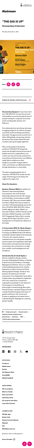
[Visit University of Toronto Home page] (26, 5)
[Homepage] (9, 11)
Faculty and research (11, 312)
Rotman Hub (6, 417)
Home (2, 312)
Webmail (5, 423)
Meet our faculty (7, 392)
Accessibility (6, 375)
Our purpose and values (9, 400)
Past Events (15, 317)
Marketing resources (8, 429)
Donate (4, 369)
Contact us (5, 363)
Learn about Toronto (8, 403)
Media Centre (6, 366)
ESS (3, 426)
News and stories (7, 395)
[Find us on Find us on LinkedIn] (3, 351)
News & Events (6, 317)
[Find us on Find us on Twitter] (21, 351)
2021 (21, 317)
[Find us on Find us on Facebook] (9, 351)
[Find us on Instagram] (15, 351)
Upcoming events (7, 397)
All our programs (7, 389)
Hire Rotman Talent (8, 372)
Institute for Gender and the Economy (14, 100)
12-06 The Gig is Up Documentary (11, 319)
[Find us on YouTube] (27, 351)
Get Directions (6, 346)
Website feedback (7, 378)
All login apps (6, 414)
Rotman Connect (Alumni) (10, 420)
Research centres (23, 312)
